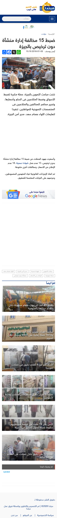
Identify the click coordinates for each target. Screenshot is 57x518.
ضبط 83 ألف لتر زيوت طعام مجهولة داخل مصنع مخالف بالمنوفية (31, 307)
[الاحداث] (28, 418)
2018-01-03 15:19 (34, 51)
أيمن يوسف (50, 51)
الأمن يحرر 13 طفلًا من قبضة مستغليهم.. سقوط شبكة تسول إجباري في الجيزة (31, 426)
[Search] (3, 17)
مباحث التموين (47, 271)
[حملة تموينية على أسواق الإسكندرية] (28, 358)
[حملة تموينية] (28, 388)
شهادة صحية (22, 163)
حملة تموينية (50, 276)
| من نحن (17, 515)
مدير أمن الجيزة (22, 271)
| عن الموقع (30, 515)
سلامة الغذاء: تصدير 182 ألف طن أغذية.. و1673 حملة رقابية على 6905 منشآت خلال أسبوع (30, 335)
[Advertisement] (28, 234)
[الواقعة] (28, 299)
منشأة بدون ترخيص (20, 276)
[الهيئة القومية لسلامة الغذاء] (28, 329)
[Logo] (30, 7)
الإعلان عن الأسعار (36, 276)
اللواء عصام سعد (8, 271)
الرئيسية (51, 34)
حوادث (43, 34)
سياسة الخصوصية (46, 515)
